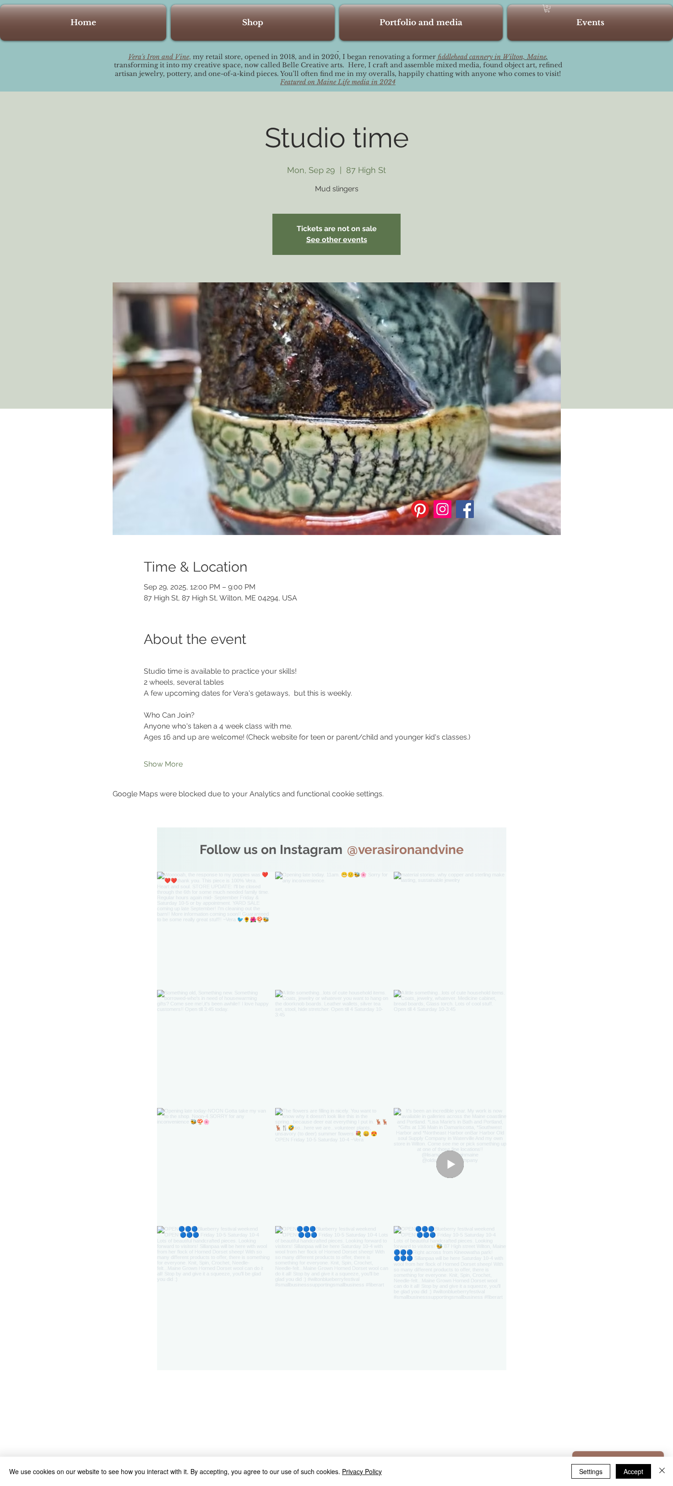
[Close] (662, 1471)
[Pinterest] (420, 509)
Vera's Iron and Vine (158, 57)
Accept (633, 1471)
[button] (547, 8)
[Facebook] (465, 509)
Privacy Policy (362, 1471)
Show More (163, 764)
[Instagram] (442, 509)
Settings (590, 1471)
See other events (336, 239)
